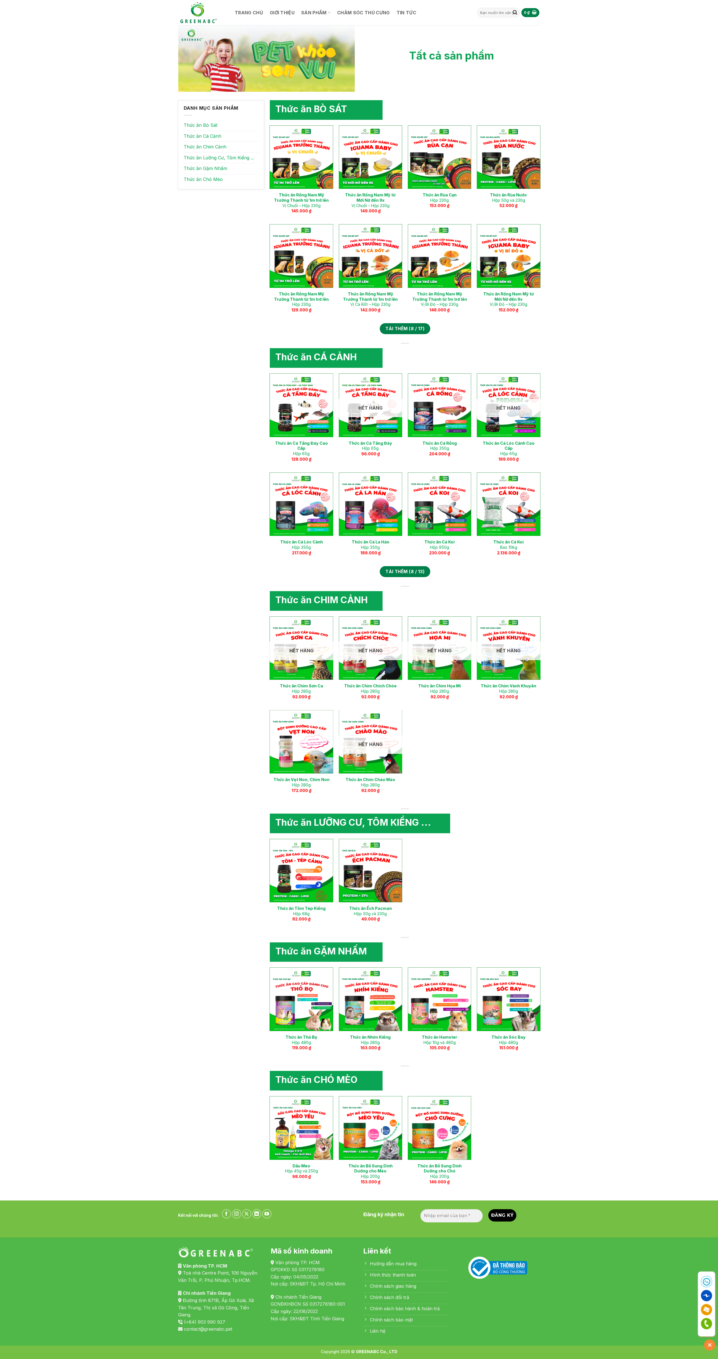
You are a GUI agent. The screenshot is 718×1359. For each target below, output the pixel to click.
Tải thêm (405, 328)
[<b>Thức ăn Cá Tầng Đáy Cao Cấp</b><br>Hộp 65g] (301, 405)
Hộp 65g (301, 448)
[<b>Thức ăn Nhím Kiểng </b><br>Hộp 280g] (370, 999)
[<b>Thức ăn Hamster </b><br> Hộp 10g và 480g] (439, 999)
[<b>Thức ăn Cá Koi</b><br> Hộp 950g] (439, 504)
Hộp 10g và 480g (439, 1040)
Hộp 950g (439, 545)
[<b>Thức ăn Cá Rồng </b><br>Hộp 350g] (439, 405)
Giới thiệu (282, 12)
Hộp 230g (440, 197)
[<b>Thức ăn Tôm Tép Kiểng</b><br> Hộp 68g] (301, 871)
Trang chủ (249, 12)
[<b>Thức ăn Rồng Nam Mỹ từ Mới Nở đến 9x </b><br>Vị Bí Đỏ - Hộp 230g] (508, 256)
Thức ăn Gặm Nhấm (205, 168)
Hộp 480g (301, 1040)
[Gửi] (515, 12)
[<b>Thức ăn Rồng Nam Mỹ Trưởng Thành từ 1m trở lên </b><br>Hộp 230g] (301, 256)
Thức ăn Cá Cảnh (202, 136)
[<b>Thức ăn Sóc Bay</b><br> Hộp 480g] (508, 999)
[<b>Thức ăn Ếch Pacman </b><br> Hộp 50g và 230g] (370, 871)
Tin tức (406, 12)
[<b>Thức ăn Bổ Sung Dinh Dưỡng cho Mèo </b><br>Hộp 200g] (370, 1128)
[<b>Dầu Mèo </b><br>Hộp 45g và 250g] (301, 1128)
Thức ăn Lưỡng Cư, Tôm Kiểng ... (219, 157)
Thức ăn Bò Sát (200, 125)
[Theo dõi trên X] (246, 1213)
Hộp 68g (301, 911)
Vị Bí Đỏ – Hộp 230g (439, 299)
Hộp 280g (301, 688)
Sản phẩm (314, 12)
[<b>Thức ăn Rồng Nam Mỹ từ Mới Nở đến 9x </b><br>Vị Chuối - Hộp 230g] (370, 157)
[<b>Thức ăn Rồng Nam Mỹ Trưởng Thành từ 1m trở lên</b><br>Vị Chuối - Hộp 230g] (301, 157)
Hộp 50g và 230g (508, 197)
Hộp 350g (439, 446)
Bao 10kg (508, 545)
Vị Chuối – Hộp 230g (301, 200)
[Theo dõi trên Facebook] (226, 1213)
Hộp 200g (370, 1171)
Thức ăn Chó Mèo (203, 179)
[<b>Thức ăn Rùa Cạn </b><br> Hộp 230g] (439, 157)
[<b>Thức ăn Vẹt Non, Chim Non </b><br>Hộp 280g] (301, 742)
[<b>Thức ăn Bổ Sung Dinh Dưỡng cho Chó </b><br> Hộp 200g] (439, 1128)
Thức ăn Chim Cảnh (205, 147)
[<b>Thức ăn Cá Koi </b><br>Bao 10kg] (508, 504)
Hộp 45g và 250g (301, 1168)
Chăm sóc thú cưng (363, 12)
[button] (530, 12)
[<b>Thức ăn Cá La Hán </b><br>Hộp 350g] (370, 504)
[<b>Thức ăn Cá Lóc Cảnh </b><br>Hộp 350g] (301, 504)
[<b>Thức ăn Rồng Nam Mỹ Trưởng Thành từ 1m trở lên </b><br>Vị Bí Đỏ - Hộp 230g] (439, 256)
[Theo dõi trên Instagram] (236, 1213)
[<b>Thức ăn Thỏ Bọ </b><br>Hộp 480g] (301, 999)
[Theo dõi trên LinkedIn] (256, 1213)
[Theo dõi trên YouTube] (266, 1213)
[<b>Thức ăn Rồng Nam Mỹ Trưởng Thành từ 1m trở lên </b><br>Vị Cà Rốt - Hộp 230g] (370, 256)
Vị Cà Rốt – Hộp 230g (370, 299)
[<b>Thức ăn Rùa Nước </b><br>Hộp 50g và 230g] (508, 157)
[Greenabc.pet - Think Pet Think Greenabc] (200, 12)
